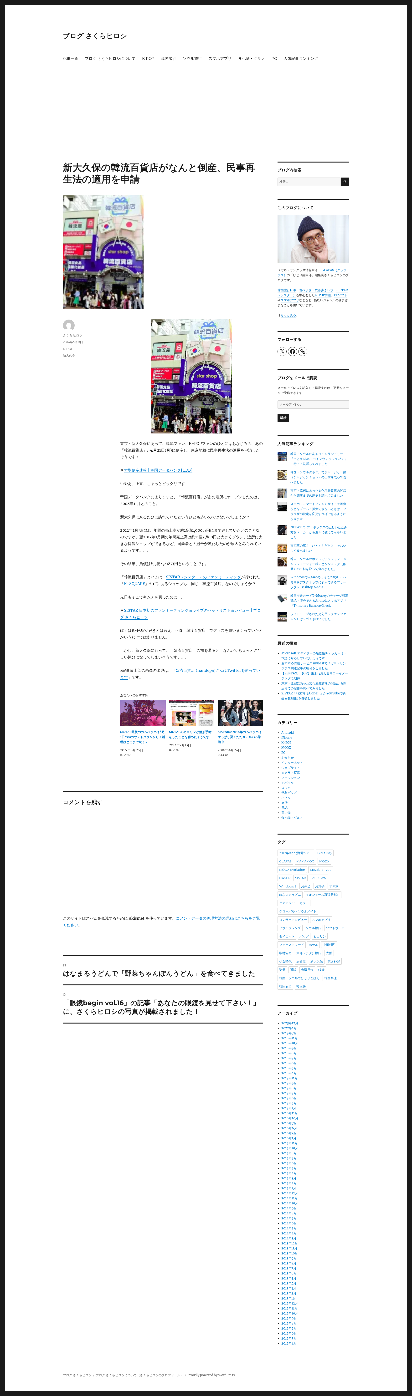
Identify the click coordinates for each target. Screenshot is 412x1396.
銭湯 (321, 970)
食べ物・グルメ (251, 58)
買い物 (286, 813)
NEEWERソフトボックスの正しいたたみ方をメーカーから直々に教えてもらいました (318, 532)
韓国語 (301, 986)
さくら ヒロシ (72, 335)
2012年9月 (289, 1318)
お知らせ (287, 758)
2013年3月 (288, 1288)
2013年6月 (289, 1273)
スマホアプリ (220, 58)
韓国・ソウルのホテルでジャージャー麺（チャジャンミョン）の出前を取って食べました (318, 477)
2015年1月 (288, 1188)
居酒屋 (301, 961)
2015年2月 (289, 1183)
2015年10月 (289, 1148)
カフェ (304, 903)
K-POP (148, 58)
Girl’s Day (324, 853)
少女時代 (285, 961)
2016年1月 (288, 1138)
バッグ (304, 936)
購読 (283, 418)
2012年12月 (289, 1303)
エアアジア (287, 903)
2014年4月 (289, 1233)
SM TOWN (318, 878)
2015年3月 (288, 1178)
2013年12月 (289, 1243)
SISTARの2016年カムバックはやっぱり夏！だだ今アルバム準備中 (240, 737)
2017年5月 (289, 1103)
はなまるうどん (290, 895)
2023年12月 (289, 1023)
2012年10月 (289, 1313)
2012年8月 (289, 1323)
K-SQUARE (134, 583)
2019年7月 (289, 1033)
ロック (286, 788)
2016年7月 (289, 1123)
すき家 (334, 886)
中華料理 (329, 945)
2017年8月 (289, 1088)
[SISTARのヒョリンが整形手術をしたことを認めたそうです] (192, 713)
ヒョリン (320, 936)
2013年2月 (288, 1293)
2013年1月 (288, 1298)
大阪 (329, 953)
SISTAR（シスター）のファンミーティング (203, 577)
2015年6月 (289, 1163)
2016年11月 (289, 1113)
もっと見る (288, 315)
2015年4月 (289, 1173)
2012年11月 (289, 1308)
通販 (293, 970)
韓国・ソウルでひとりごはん (299, 978)
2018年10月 (289, 1043)
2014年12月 (289, 1193)
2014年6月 (289, 1223)
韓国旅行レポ (287, 290)
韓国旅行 (168, 58)
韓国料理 (330, 978)
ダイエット (287, 936)
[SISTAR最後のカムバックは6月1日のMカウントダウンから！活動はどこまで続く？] (143, 713)
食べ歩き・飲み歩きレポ (316, 290)
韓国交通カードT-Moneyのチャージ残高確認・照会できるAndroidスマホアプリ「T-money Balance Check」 (319, 601)
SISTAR (300, 878)
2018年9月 (289, 1048)
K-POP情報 (323, 295)
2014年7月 (289, 1218)
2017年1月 (288, 1108)
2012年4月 (289, 1343)
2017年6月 (289, 1098)
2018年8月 (289, 1053)
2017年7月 (289, 1093)
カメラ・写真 (290, 773)
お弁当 (305, 886)
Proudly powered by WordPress (211, 1375)
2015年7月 (289, 1158)
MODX (286, 748)
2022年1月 (289, 1028)
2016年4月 (289, 1133)
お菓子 (319, 886)
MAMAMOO (305, 861)
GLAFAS (285, 861)
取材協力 (285, 953)
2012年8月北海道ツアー (296, 853)
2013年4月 (288, 1283)
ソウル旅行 (192, 58)
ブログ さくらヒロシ (95, 36)
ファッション (290, 778)
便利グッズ (289, 793)
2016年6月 (289, 1128)
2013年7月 (288, 1268)
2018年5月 (289, 1068)
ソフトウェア (335, 928)
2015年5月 (289, 1168)
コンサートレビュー (293, 920)
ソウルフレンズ (290, 928)
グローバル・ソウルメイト (297, 911)
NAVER (284, 878)
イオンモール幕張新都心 (323, 895)
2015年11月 (289, 1143)
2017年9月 (289, 1083)
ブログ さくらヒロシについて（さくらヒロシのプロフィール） (139, 1375)
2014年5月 (289, 1228)
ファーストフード (291, 945)
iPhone (286, 738)
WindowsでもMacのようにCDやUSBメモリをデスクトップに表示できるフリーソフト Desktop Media (318, 582)
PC (274, 58)
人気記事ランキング (301, 58)
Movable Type (320, 869)
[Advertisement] (206, 126)
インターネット (292, 763)
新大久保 (69, 355)
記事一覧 (70, 58)
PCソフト (340, 295)
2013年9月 (289, 1258)
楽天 (282, 970)
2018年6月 (289, 1063)
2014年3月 (288, 1238)
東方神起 (334, 961)
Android (287, 733)
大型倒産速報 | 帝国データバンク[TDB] (158, 470)
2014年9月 (289, 1208)
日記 (284, 808)
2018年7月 (289, 1058)
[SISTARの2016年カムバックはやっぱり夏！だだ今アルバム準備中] (240, 713)
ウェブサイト (290, 768)
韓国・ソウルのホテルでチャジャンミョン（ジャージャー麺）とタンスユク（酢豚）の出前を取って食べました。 (318, 564)
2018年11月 (289, 1038)
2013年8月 (288, 1263)
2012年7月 (289, 1328)
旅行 (284, 803)
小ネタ (286, 798)
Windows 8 (287, 886)
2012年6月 (289, 1333)
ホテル (313, 945)
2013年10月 (289, 1253)
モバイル (287, 783)
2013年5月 (288, 1278)
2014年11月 (289, 1198)
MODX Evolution (292, 869)
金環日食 (307, 970)
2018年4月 (289, 1073)
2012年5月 (289, 1338)
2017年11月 (289, 1078)
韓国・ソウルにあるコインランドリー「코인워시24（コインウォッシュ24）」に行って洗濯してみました (319, 459)
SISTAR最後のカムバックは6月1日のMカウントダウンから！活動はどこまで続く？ (142, 737)
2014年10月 (289, 1203)
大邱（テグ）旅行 (308, 953)
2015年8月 (289, 1153)
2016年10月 (289, 1118)
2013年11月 (289, 1248)
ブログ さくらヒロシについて (110, 58)
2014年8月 (289, 1213)
